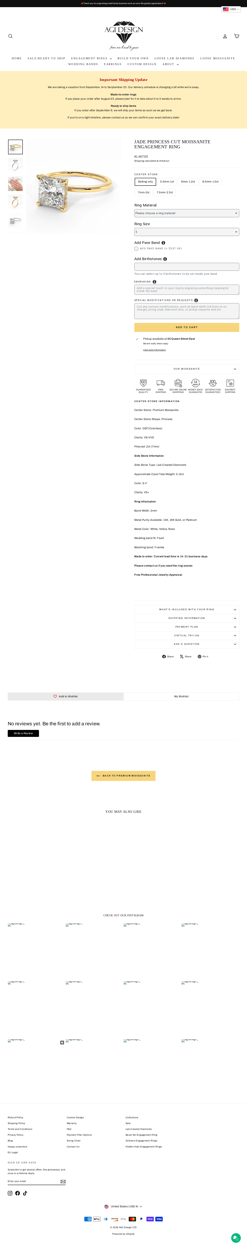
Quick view (35, 874)
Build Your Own (133, 58)
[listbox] (186, 213)
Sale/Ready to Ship (46, 58)
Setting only (145, 181)
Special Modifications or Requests (163, 300)
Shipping (139, 161)
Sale (128, 1123)
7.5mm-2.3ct (165, 192)
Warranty (72, 1123)
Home (17, 58)
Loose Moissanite (217, 58)
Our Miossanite (187, 368)
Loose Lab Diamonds (175, 58)
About (169, 64)
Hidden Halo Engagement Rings (144, 1146)
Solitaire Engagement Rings (141, 1140)
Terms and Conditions (20, 1129)
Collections (132, 1117)
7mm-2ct (143, 192)
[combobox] (186, 267)
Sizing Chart (74, 1140)
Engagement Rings (90, 58)
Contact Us (73, 1146)
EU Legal (13, 1152)
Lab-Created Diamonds (139, 1129)
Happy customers (17, 1146)
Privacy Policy (15, 1135)
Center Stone (146, 174)
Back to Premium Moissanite (126, 775)
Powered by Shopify (123, 1234)
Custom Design (142, 64)
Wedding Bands (83, 64)
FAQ (69, 1129)
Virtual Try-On (187, 635)
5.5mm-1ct (167, 181)
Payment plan (186, 626)
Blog (10, 1140)
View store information (154, 350)
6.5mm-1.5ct (210, 181)
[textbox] (154, 266)
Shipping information (186, 618)
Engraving (142, 281)
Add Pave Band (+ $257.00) (161, 248)
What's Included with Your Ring (186, 609)
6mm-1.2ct (188, 181)
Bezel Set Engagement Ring (141, 1135)
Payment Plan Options (79, 1135)
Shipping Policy (16, 1123)
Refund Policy (15, 1117)
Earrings (113, 64)
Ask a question (187, 644)
